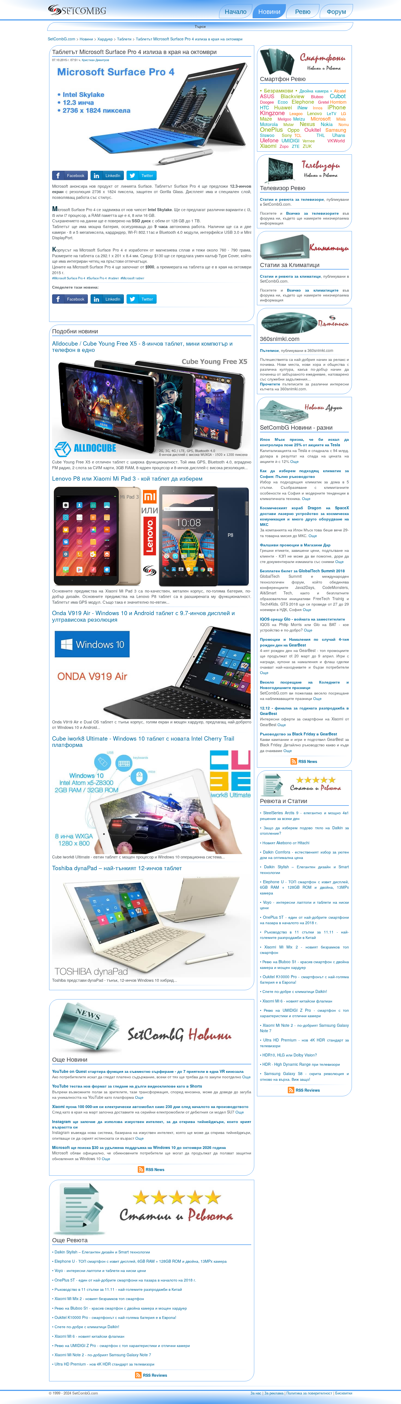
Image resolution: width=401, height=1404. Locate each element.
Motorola (269, 124)
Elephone (303, 101)
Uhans (338, 134)
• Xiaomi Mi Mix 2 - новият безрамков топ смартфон (98, 1298)
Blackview (292, 96)
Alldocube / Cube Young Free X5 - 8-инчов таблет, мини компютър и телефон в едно (142, 346)
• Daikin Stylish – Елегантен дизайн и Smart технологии (101, 1252)
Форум (336, 11)
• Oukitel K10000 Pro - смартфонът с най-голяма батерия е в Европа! (114, 1317)
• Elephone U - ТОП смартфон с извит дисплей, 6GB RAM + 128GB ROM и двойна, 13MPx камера (139, 1261)
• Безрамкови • (279, 90)
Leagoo (296, 113)
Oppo (294, 129)
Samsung (335, 129)
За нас (255, 1393)
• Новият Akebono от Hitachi (284, 842)
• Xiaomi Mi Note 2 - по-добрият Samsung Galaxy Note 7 (101, 1354)
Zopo (284, 146)
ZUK (307, 146)
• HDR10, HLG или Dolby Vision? (288, 1055)
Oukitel (312, 129)
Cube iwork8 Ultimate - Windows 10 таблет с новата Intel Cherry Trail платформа (143, 741)
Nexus (307, 124)
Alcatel (340, 91)
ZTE (296, 146)
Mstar (288, 124)
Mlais (341, 119)
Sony (287, 135)
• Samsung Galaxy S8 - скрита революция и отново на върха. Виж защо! (304, 1076)
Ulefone (269, 140)
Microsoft (321, 118)
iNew (302, 107)
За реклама (273, 1393)
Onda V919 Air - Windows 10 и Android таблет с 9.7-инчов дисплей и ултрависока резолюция (143, 616)
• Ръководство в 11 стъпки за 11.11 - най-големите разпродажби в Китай (117, 1289)
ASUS (267, 96)
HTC (264, 107)
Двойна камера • (316, 91)
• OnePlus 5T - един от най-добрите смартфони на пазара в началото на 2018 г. (124, 1280)
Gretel (323, 102)
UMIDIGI (291, 140)
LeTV (331, 113)
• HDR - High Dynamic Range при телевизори (300, 1064)
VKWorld (336, 140)
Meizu (299, 119)
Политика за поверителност (309, 1393)
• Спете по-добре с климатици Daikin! (85, 1326)
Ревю (302, 11)
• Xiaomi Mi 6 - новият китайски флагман (88, 1336)
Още (246, 1076)
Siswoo (267, 135)
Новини (269, 11)
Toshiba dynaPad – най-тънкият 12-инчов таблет (117, 868)
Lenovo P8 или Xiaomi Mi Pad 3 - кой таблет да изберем (127, 478)
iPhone (337, 107)
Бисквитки (343, 1393)
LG (343, 113)
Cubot (338, 95)
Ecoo (283, 102)
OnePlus (271, 129)
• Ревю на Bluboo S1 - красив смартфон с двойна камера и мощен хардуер (119, 1308)
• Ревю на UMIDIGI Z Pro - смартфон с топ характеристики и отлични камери (121, 1345)
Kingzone (272, 112)
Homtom (338, 102)
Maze (266, 118)
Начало (236, 11)
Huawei (283, 107)
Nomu (344, 124)
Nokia (327, 124)
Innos (317, 107)
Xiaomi (268, 145)
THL (320, 135)
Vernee (309, 140)
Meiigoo (284, 119)
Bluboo (317, 96)
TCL (297, 135)
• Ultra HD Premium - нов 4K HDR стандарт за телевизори (103, 1364)
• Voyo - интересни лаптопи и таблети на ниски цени (99, 1270)
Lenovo (314, 113)
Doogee (267, 102)
